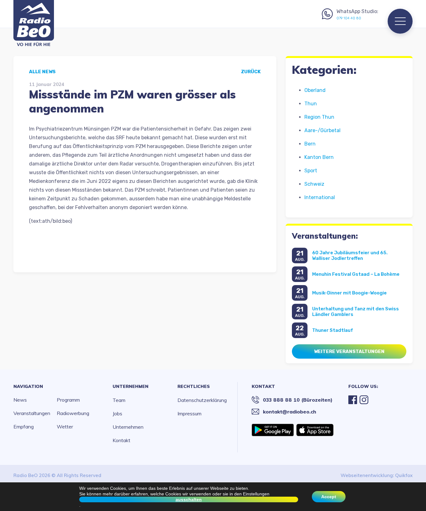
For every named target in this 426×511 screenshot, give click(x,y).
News (20, 400)
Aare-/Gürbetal (322, 130)
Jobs (117, 413)
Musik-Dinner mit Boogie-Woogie (349, 293)
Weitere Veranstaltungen (349, 351)
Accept (328, 496)
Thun (310, 104)
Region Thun (319, 117)
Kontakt (121, 440)
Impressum (189, 413)
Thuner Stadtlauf (332, 330)
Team (119, 400)
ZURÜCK (251, 71)
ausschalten (189, 499)
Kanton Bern (319, 157)
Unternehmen (130, 386)
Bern (310, 144)
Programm (68, 400)
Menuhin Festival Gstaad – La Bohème (355, 274)
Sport (310, 171)
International (319, 197)
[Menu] (400, 21)
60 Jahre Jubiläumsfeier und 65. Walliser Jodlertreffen (350, 255)
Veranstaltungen (31, 413)
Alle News (42, 71)
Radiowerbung (73, 413)
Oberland (315, 90)
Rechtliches (193, 386)
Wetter (65, 426)
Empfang (23, 426)
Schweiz (314, 184)
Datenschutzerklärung (202, 400)
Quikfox (404, 475)
